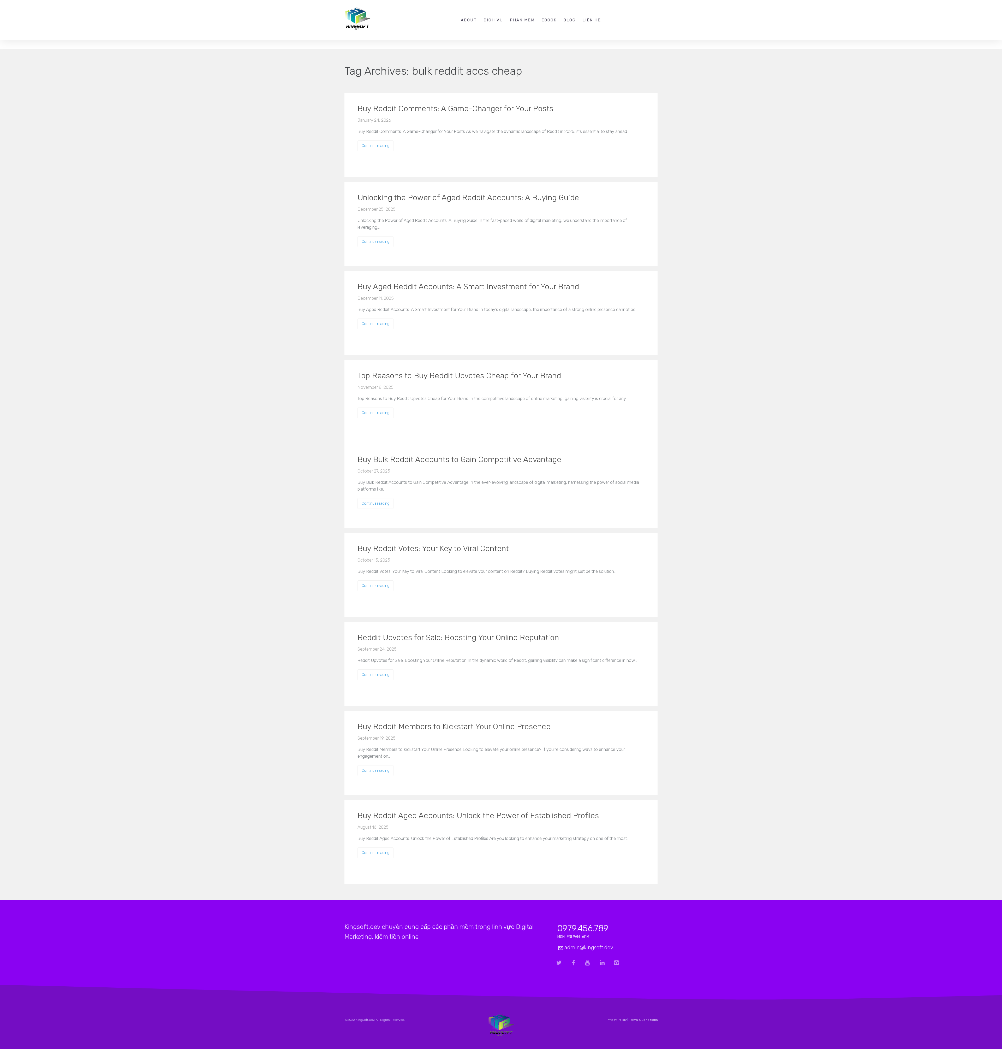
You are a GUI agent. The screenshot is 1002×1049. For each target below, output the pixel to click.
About (469, 20)
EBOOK (549, 20)
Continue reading (375, 146)
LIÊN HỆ (591, 20)
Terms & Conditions (643, 1020)
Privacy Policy (617, 1020)
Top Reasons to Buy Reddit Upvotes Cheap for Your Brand (459, 375)
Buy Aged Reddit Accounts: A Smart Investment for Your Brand (468, 286)
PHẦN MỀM (522, 20)
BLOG (569, 20)
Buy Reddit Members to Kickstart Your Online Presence (454, 726)
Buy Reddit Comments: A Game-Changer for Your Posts (455, 108)
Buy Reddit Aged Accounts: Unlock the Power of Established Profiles (478, 815)
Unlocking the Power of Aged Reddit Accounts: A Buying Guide (468, 197)
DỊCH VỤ (493, 20)
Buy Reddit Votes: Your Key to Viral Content (433, 548)
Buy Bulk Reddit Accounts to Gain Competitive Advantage (459, 459)
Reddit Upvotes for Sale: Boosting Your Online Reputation (458, 637)
